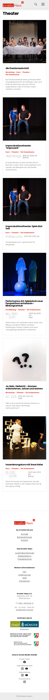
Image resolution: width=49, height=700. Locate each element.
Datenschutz (24, 574)
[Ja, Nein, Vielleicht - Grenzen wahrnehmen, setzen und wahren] (24, 359)
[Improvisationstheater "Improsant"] (24, 118)
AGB (25, 577)
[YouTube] (26, 668)
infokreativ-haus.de (24, 610)
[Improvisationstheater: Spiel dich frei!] (24, 199)
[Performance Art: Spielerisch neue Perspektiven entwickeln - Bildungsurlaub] (24, 274)
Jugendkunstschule (24, 553)
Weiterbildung (24, 556)
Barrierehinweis (24, 537)
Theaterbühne (24, 559)
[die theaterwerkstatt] (24, 41)
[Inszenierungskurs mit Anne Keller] (24, 437)
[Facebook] (24, 662)
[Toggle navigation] (43, 4)
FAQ (24, 571)
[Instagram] (22, 668)
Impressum (24, 581)
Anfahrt (24, 540)
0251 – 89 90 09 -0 (26, 603)
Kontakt (24, 534)
